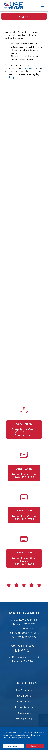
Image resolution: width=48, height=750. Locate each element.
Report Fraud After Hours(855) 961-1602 (24, 561)
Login (22, 16)
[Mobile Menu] (42, 5)
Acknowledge (13, 746)
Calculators (24, 695)
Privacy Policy (23, 718)
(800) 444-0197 (30, 632)
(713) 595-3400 (28, 628)
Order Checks (24, 701)
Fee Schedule (24, 690)
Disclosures (24, 712)
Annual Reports (24, 707)
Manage (35, 746)
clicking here (30, 68)
